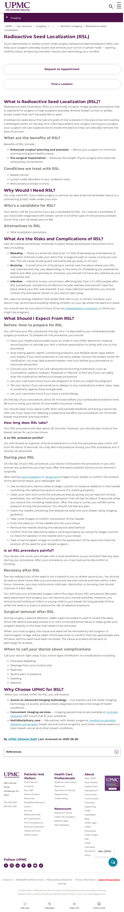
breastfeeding (75, 308)
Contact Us (7, 880)
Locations (29, 786)
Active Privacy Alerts (109, 880)
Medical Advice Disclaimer (59, 880)
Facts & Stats (91, 782)
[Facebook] (6, 865)
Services (28, 810)
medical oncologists (102, 720)
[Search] (111, 6)
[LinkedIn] (18, 865)
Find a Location (61, 84)
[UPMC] (17, 6)
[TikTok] (41, 865)
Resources (59, 786)
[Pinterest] (23, 865)
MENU (119, 2)
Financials (90, 802)
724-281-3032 (10, 802)
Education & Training (64, 790)
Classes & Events (32, 831)
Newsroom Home (63, 813)
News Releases (61, 825)
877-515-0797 (10, 806)
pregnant (91, 308)
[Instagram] (12, 865)
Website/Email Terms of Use (30, 880)
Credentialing (61, 798)
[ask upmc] (113, 862)
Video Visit (74, 908)
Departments (61, 794)
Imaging (16, 17)
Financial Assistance (34, 826)
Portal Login (99, 908)
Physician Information (65, 782)
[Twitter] (29, 865)
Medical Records (32, 814)
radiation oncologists (24, 724)
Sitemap (62, 883)
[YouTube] (35, 865)
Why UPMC (90, 778)
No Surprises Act (32, 818)
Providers (49, 908)
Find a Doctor (31, 782)
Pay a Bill (28, 790)
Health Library (31, 835)
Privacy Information (85, 880)
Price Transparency (33, 822)
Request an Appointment (62, 69)
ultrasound (52, 476)
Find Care (25, 908)
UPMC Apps (91, 823)
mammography (30, 476)
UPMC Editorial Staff (22, 739)
